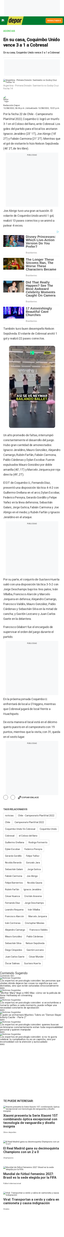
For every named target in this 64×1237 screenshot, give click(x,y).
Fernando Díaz (12, 903)
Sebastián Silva (13, 943)
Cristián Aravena (33, 896)
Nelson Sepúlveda (35, 943)
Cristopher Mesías (34, 923)
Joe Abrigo (32, 876)
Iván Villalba (34, 909)
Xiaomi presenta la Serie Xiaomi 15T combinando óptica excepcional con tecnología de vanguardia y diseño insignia (30, 1121)
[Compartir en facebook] (5, 797)
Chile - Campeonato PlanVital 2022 (36, 815)
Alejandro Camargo (15, 929)
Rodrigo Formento (38, 842)
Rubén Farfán (12, 889)
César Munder (36, 956)
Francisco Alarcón (14, 916)
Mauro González (13, 936)
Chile (7, 822)
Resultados (54, 21)
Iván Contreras (13, 923)
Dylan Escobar (12, 849)
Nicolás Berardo (13, 862)
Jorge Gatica (34, 869)
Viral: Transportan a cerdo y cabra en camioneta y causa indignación (31, 1201)
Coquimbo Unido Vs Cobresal (20, 829)
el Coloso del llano (28, 835)
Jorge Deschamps (34, 903)
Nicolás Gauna (34, 882)
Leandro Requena (14, 909)
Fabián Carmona (13, 876)
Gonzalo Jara (33, 862)
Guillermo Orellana (14, 842)
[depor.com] (15, 20)
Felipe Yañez (32, 856)
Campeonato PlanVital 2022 (29, 822)
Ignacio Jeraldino (32, 889)
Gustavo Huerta (32, 963)
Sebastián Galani (14, 869)
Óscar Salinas (12, 963)
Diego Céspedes (13, 950)
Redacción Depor (11, 105)
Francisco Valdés (39, 929)
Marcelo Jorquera (37, 916)
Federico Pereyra (33, 849)
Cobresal (9, 835)
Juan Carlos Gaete (14, 956)
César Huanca (12, 896)
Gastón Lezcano (35, 950)
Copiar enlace (30, 797)
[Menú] (3, 21)
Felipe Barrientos (14, 882)
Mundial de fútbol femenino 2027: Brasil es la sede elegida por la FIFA (29, 1175)
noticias (9, 815)
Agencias (9, 31)
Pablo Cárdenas (35, 936)
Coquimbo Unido (48, 829)
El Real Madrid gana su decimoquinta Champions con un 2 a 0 (31, 1150)
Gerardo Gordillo (13, 856)
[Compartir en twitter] (13, 797)
